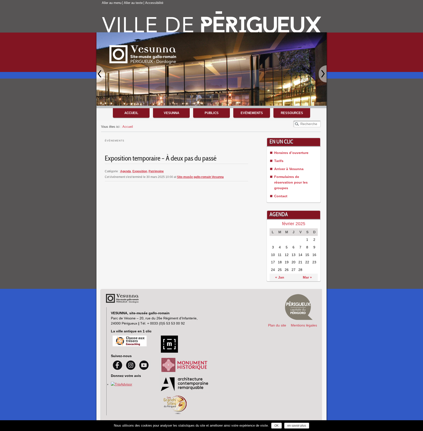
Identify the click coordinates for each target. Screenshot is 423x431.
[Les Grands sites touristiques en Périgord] (175, 413)
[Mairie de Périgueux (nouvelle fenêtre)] (299, 307)
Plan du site (277, 325)
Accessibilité (154, 3)
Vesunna (171, 113)
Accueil (131, 113)
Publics (212, 113)
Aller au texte (133, 3)
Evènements (252, 113)
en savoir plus (296, 425)
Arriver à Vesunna (289, 169)
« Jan (279, 277)
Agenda (125, 171)
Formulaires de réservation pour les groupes (291, 182)
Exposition (139, 171)
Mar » (307, 277)
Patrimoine (156, 171)
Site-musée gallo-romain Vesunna (200, 177)
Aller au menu (111, 3)
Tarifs (278, 161)
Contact (280, 196)
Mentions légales (304, 325)
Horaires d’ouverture (291, 153)
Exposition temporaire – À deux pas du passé (160, 159)
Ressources (292, 113)
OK (276, 425)
